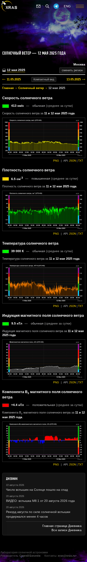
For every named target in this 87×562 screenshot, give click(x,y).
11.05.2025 (14, 79)
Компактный (43, 79)
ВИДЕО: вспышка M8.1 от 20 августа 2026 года (40, 501)
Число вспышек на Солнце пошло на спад (37, 489)
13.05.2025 (73, 79)
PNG (56, 160)
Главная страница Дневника (61, 526)
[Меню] (80, 6)
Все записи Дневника (66, 530)
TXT (80, 160)
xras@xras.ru (66, 555)
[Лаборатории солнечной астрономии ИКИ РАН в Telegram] (56, 6)
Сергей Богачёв (29, 555)
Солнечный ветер (31, 88)
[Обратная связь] (38, 6)
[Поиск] (47, 6)
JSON (72, 160)
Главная (8, 88)
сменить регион (72, 70)
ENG (67, 6)
